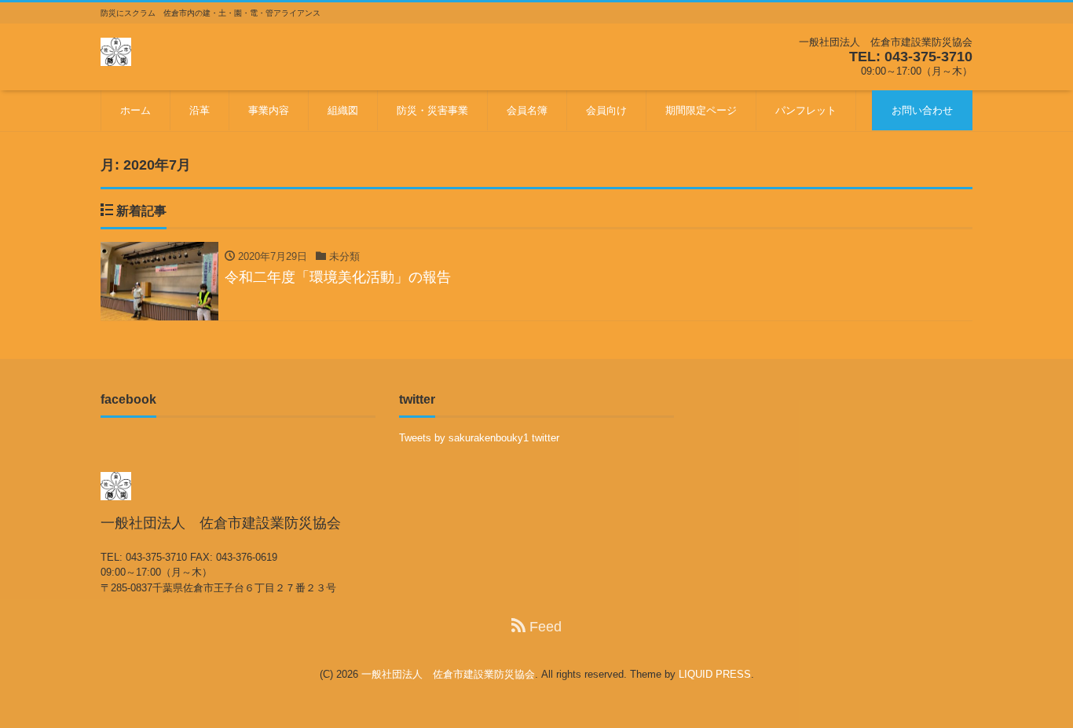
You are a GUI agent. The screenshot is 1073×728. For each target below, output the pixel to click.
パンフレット (806, 110)
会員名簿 (527, 110)
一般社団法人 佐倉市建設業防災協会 (448, 674)
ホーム (135, 110)
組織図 (343, 110)
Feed (544, 627)
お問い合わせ (922, 110)
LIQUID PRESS (715, 674)
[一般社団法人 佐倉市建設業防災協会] (116, 49)
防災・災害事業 (432, 110)
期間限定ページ (701, 110)
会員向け (606, 110)
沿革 (199, 110)
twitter (545, 438)
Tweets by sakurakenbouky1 (464, 438)
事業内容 (268, 110)
